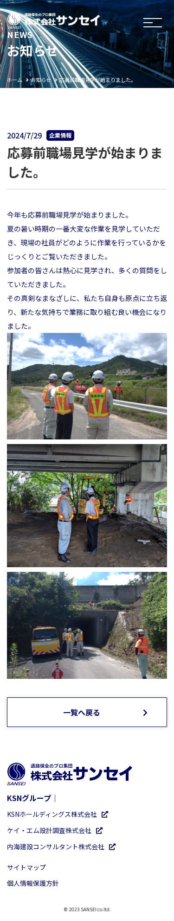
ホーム (14, 80)
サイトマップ (26, 867)
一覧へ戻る (81, 712)
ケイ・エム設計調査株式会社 (49, 830)
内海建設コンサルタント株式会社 (55, 846)
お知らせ (41, 80)
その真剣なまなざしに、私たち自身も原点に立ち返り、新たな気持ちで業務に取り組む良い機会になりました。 (87, 312)
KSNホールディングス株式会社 (52, 814)
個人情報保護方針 (33, 883)
